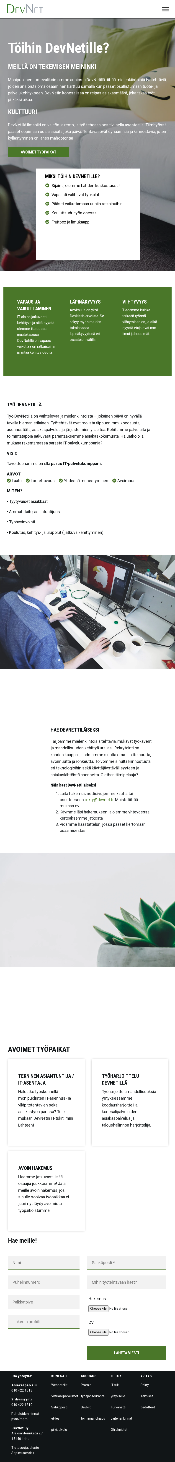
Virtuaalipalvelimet (64, 1396)
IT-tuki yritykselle (118, 1390)
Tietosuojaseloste (25, 1447)
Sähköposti (59, 1407)
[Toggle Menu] (165, 9)
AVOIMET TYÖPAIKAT (38, 152)
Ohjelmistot (119, 1429)
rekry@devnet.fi (99, 799)
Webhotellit (59, 1385)
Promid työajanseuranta (93, 1390)
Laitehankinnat (121, 1418)
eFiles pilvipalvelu (59, 1424)
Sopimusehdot (22, 1453)
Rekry (145, 1385)
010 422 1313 (21, 1390)
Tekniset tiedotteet (148, 1401)
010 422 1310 (21, 1405)
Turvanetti (118, 1407)
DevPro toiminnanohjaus (93, 1412)
